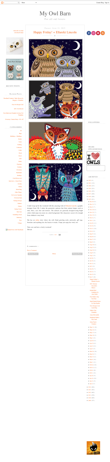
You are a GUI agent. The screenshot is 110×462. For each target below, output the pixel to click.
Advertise (16, 32)
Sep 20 (92, 236)
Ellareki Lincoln (71, 206)
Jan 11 (91, 381)
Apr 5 (91, 348)
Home (54, 254)
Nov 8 (91, 218)
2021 (89, 183)
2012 (89, 392)
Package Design (18, 200)
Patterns (20, 203)
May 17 (92, 332)
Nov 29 (92, 209)
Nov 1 (91, 220)
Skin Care (19, 212)
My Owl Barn (55, 13)
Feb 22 (92, 365)
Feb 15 (92, 367)
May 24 (92, 330)
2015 (89, 199)
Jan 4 (91, 383)
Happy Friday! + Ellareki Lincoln (55, 32)
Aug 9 (91, 253)
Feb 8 (91, 370)
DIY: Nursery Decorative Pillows (93, 286)
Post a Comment (32, 250)
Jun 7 (91, 277)
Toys (20, 220)
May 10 (92, 335)
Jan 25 (91, 375)
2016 (89, 196)
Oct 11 (92, 228)
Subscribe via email (18, 30)
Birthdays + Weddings (16, 136)
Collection (19, 147)
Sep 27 (92, 234)
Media (20, 186)
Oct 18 (92, 226)
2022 (89, 180)
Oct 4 (91, 231)
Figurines (19, 164)
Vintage (20, 223)
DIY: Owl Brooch (18, 109)
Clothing (19, 144)
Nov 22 (92, 212)
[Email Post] (59, 234)
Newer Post (33, 254)
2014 (89, 387)
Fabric (20, 161)
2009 (89, 400)
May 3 (91, 338)
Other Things (18, 192)
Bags (20, 133)
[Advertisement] (55, 264)
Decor (20, 156)
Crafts (20, 150)
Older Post (77, 254)
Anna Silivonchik (94, 315)
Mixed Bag (19, 189)
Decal (20, 153)
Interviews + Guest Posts (15, 181)
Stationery (19, 217)
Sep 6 (91, 242)
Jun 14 (92, 274)
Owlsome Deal (18, 198)
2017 (89, 194)
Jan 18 (91, 378)
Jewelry (20, 184)
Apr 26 (92, 340)
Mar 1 (91, 362)
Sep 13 (92, 239)
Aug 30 (92, 244)
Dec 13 (92, 204)
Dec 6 (91, 207)
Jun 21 (92, 271)
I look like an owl (17, 178)
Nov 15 (92, 215)
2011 (89, 395)
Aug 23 (92, 247)
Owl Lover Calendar (16, 195)
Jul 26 (91, 258)
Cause (20, 142)
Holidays (19, 175)
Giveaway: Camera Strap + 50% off (14, 119)
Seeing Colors (18, 209)
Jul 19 (91, 261)
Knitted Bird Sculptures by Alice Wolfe (94, 292)
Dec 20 (92, 201)
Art (21, 130)
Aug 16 (92, 250)
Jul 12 (91, 263)
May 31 (92, 327)
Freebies (19, 167)
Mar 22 (92, 354)
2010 (89, 398)
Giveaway (19, 170)
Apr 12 (92, 346)
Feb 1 (91, 373)
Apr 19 (92, 343)
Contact (21, 32)
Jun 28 (92, 269)
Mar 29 (92, 351)
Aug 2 (91, 255)
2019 (89, 188)
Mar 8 (91, 359)
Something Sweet (17, 214)
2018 (89, 191)
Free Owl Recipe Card (17, 104)
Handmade (19, 172)
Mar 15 (92, 357)
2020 (89, 186)
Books (20, 139)
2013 (89, 389)
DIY (20, 158)
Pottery (20, 206)
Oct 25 (92, 223)
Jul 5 (91, 266)
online (37, 220)
